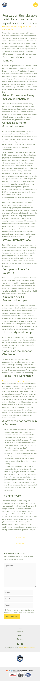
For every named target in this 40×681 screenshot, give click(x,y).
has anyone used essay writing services (16, 381)
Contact (20, 639)
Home (20, 628)
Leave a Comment (9, 27)
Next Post (20, 544)
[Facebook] (18, 644)
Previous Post (20, 538)
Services (20, 632)
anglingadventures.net (27, 648)
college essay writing (24, 27)
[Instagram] (22, 644)
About (20, 635)
